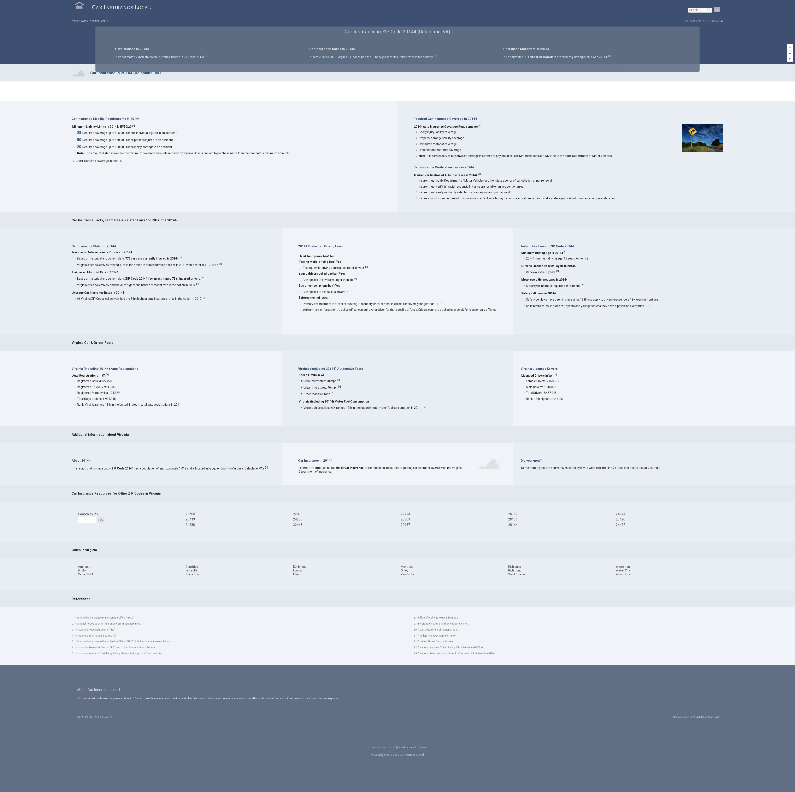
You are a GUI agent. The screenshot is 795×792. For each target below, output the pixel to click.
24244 (620, 514)
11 (554, 374)
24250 (297, 519)
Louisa (297, 570)
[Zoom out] (790, 53)
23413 (190, 519)
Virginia (94, 20)
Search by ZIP (88, 514)
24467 (620, 525)
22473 (405, 514)
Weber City (623, 570)
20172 (513, 514)
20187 (405, 525)
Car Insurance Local (121, 7)
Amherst (84, 566)
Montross (407, 566)
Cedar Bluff (85, 574)
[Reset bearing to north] (790, 59)
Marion (297, 574)
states (390, 747)
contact (411, 747)
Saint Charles (517, 574)
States (88, 716)
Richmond (515, 570)
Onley (404, 570)
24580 (190, 525)
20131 (513, 519)
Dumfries (192, 566)
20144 (104, 20)
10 (424, 406)
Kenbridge (299, 566)
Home (75, 20)
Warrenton (623, 566)
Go (717, 9)
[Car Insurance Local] (83, 7)
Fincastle (191, 570)
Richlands (514, 566)
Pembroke (407, 574)
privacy (422, 747)
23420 (620, 519)
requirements (376, 747)
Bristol (82, 570)
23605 (190, 514)
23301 (405, 519)
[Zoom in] (790, 47)
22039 (297, 514)
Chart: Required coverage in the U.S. (99, 161)
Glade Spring (194, 574)
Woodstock (623, 574)
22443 (297, 525)
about (402, 747)
